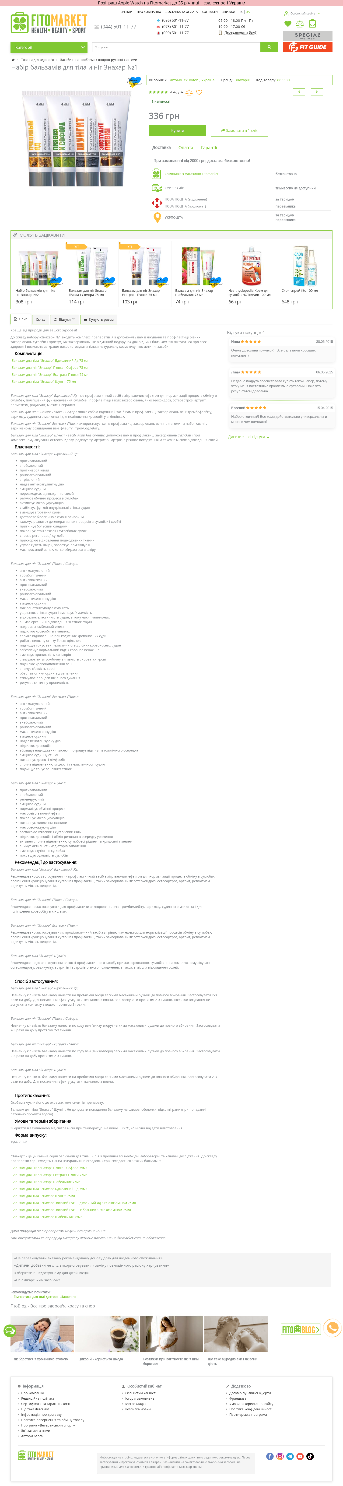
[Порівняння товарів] (300, 24)
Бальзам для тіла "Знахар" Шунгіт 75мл (43, 1196)
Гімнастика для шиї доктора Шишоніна (45, 1296)
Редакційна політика (37, 1398)
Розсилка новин (138, 1409)
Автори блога (32, 1436)
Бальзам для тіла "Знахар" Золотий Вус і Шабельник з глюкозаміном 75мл (71, 1210)
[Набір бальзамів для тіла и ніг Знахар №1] (76, 133)
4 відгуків (176, 92)
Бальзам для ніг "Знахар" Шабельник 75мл (46, 1182)
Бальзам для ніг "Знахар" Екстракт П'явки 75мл (50, 1175)
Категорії (23, 47)
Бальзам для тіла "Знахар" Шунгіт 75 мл (44, 381)
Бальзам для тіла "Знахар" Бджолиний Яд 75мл (49, 1189)
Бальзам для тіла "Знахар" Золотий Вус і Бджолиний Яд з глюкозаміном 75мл (74, 1203)
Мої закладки (136, 1404)
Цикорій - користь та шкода (101, 1359)
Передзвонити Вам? (240, 32)
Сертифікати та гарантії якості (45, 1404)
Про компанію (32, 1393)
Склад (40, 319)
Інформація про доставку (41, 1414)
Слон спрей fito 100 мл (300, 290)
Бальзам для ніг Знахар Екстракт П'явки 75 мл (141, 292)
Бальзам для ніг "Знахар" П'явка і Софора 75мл (49, 1168)
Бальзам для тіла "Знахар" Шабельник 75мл (47, 1217)
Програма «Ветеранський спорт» (48, 1425)
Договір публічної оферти (250, 1393)
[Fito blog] (301, 1329)
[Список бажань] (288, 24)
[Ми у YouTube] (300, 1456)
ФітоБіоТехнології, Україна (191, 79)
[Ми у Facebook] (270, 1456)
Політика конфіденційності (251, 1409)
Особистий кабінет (140, 1393)
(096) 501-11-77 (174, 20)
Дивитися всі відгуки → (249, 436)
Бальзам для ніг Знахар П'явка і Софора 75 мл (88, 292)
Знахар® (242, 79)
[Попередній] (299, 91)
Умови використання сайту (251, 1404)
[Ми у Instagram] (280, 1456)
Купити (177, 130)
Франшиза (237, 1398)
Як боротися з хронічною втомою (41, 1359)
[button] (312, 24)
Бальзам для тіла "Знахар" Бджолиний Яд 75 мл (50, 360)
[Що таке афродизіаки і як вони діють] (236, 1334)
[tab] (161, 147)
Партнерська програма (248, 1414)
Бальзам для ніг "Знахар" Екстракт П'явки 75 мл (50, 374)
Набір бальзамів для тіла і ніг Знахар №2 (36, 292)
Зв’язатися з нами (35, 1430)
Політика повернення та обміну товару (52, 1420)
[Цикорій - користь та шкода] (107, 1334)
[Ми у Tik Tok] (310, 1456)
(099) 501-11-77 (174, 32)
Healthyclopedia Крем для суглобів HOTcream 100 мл (249, 292)
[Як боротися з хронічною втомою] (42, 1334)
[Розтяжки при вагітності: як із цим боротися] (171, 1334)
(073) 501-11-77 (174, 26)
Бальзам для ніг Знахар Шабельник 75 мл (194, 292)
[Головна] (14, 59)
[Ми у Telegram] (290, 1456)
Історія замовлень (139, 1398)
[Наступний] (317, 91)
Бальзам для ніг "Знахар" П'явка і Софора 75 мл (50, 367)
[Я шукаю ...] (269, 47)
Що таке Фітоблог (35, 1409)
